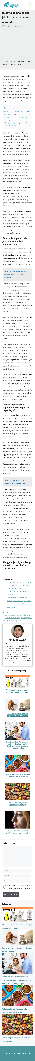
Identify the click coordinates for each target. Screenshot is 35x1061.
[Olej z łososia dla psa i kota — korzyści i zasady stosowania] (17, 915)
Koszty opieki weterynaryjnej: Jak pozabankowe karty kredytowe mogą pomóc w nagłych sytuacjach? (17, 745)
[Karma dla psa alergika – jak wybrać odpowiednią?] (17, 1025)
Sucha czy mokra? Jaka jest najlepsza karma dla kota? (17, 715)
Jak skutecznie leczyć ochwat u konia (19, 582)
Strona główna (7, 61)
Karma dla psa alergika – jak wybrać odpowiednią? (17, 804)
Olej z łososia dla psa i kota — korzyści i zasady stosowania (17, 691)
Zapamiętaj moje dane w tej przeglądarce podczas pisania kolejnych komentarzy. (18, 886)
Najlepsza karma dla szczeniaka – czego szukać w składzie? (17, 775)
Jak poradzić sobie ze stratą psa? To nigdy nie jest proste (17, 832)
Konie (15, 61)
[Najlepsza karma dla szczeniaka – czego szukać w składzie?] (17, 996)
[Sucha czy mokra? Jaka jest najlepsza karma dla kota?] (17, 938)
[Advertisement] (17, 43)
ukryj (14, 108)
